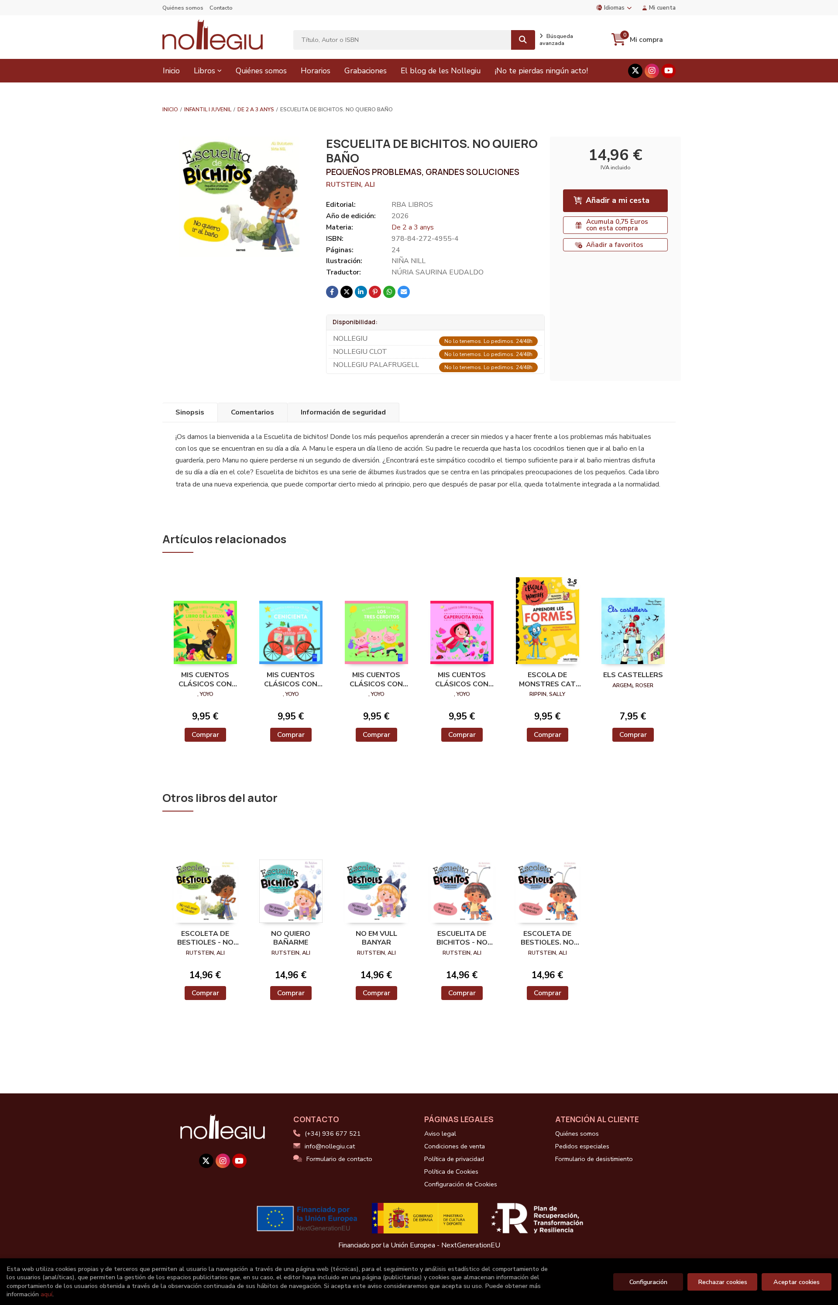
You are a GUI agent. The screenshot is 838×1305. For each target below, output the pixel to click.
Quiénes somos (182, 8)
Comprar (205, 735)
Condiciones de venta (454, 1146)
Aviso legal (440, 1133)
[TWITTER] (635, 71)
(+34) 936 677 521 (333, 1133)
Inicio (170, 109)
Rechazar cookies (722, 1282)
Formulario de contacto (339, 1158)
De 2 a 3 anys (255, 109)
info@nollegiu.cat (330, 1146)
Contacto (221, 8)
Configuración (648, 1282)
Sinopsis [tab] (189, 412)
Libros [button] (204, 70)
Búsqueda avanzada (556, 40)
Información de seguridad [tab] (343, 412)
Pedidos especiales (582, 1146)
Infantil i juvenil (207, 109)
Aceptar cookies (796, 1282)
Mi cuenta (662, 7)
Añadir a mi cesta (617, 200)
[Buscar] (523, 40)
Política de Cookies (451, 1171)
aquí (46, 1294)
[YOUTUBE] (668, 71)
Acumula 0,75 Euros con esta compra (617, 225)
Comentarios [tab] (252, 412)
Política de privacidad (454, 1158)
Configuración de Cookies (460, 1184)
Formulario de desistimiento (594, 1158)
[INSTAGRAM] (652, 71)
